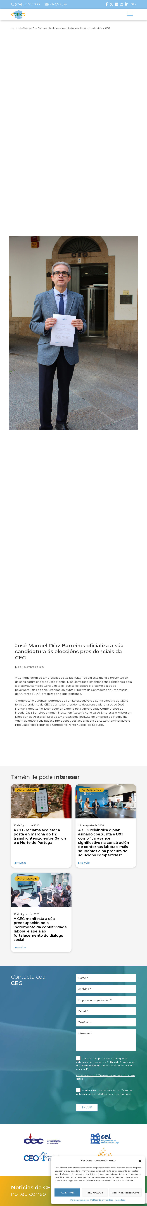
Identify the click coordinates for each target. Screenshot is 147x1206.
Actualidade (27, 789)
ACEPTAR (67, 1192)
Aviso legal (120, 1199)
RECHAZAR (95, 1192)
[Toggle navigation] (130, 14)
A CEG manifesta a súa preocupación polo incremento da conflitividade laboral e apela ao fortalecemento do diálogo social (40, 929)
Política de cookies (79, 1199)
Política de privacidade (101, 1199)
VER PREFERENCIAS (125, 1192)
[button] (140, 1160)
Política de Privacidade (120, 1062)
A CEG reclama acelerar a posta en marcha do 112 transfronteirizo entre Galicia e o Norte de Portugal (40, 836)
